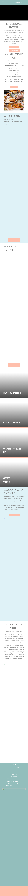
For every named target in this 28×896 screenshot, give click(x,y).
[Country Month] (15, 226)
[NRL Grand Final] (15, 145)
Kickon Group (22, 889)
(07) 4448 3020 (14, 776)
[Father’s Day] (15, 199)
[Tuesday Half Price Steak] (15, 298)
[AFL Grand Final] (15, 172)
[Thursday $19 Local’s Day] (15, 352)
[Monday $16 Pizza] (15, 270)
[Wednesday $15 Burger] (15, 325)
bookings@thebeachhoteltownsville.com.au (14, 778)
